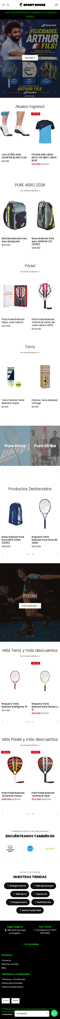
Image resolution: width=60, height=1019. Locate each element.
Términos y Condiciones (13, 979)
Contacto (6, 960)
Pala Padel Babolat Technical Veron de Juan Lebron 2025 (16, 322)
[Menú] (3, 5)
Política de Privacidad (12, 983)
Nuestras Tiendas (10, 964)
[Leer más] (30, 58)
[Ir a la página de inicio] (32, 5)
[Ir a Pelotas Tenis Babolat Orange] (18, 377)
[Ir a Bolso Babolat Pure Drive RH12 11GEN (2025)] (15, 514)
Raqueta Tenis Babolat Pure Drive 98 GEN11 (44, 539)
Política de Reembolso (12, 987)
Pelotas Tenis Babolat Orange (18, 402)
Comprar (30, 16)
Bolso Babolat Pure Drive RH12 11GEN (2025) (13, 539)
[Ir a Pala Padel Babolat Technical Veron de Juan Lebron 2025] (18, 296)
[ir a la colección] (30, 602)
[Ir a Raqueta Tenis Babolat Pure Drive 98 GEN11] (45, 514)
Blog (4, 967)
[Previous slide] (5, 92)
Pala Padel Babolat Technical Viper (13, 794)
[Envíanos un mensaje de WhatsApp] (54, 1013)
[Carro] (56, 5)
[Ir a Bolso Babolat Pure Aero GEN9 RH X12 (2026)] (18, 215)
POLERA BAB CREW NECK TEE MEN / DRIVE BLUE (17, 157)
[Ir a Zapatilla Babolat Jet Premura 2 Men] (45, 770)
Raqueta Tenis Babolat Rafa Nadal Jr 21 (15, 706)
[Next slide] (54, 92)
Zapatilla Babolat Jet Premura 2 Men (44, 794)
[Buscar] (8, 5)
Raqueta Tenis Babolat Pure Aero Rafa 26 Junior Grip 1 (44, 706)
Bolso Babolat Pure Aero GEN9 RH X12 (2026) (16, 241)
